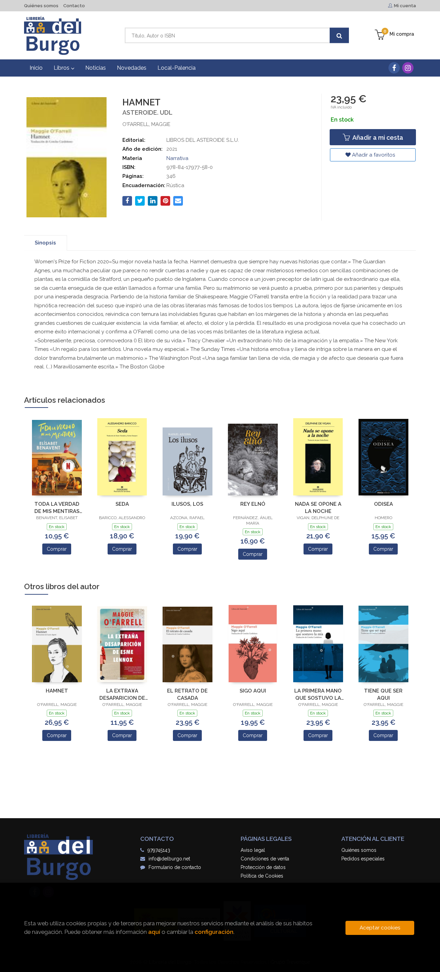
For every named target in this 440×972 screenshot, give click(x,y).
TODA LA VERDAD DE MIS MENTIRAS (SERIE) (56, 507)
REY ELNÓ (252, 504)
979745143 (158, 850)
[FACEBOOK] (394, 67)
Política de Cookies (262, 876)
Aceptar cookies (380, 928)
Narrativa (177, 158)
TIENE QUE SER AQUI (383, 694)
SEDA (122, 504)
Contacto (74, 5)
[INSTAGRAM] (408, 67)
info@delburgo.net (169, 858)
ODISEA (383, 504)
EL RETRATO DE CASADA (187, 694)
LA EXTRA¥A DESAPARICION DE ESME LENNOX (122, 694)
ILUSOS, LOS (187, 504)
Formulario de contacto (174, 867)
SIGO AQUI (253, 691)
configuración (214, 931)
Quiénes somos (41, 5)
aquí (154, 931)
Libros (62, 68)
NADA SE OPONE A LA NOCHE (318, 507)
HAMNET (57, 691)
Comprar (57, 549)
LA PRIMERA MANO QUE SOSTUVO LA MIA (318, 694)
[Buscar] (339, 35)
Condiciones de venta (265, 858)
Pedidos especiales (363, 858)
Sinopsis (45, 243)
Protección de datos (263, 867)
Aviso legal (253, 850)
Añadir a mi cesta (377, 137)
